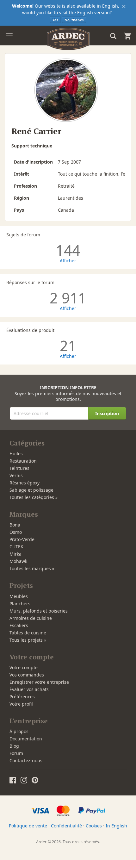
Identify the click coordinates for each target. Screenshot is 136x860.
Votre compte (23, 667)
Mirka (15, 554)
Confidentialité (66, 826)
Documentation (25, 739)
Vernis (16, 475)
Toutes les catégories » (33, 497)
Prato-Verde (21, 539)
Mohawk (18, 561)
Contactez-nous (25, 760)
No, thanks (74, 19)
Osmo (15, 532)
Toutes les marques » (31, 568)
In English (116, 826)
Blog (14, 746)
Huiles (16, 454)
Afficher (68, 261)
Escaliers (18, 625)
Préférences (22, 697)
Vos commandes (26, 675)
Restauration (23, 461)
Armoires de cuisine (30, 618)
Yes (55, 19)
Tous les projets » (27, 640)
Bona (14, 525)
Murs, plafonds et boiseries (38, 611)
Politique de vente (28, 826)
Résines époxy (24, 483)
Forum (16, 753)
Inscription (107, 413)
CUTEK (16, 547)
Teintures (19, 468)
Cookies (94, 826)
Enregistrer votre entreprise (39, 682)
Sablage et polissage (31, 490)
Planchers (19, 604)
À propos (18, 731)
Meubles (18, 596)
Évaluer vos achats (29, 689)
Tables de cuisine (27, 633)
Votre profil (21, 704)
